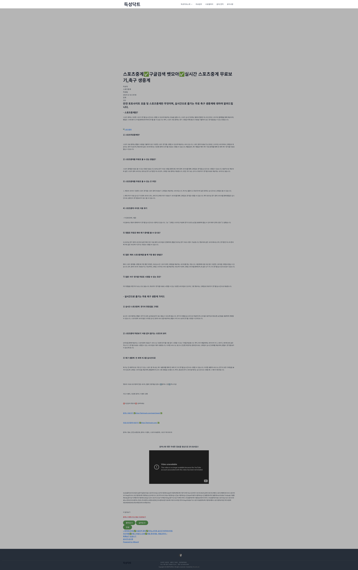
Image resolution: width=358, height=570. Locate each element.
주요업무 (199, 4)
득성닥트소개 (185, 4)
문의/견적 (220, 4)
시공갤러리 (209, 4)
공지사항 (230, 4)
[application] (191, 4)
